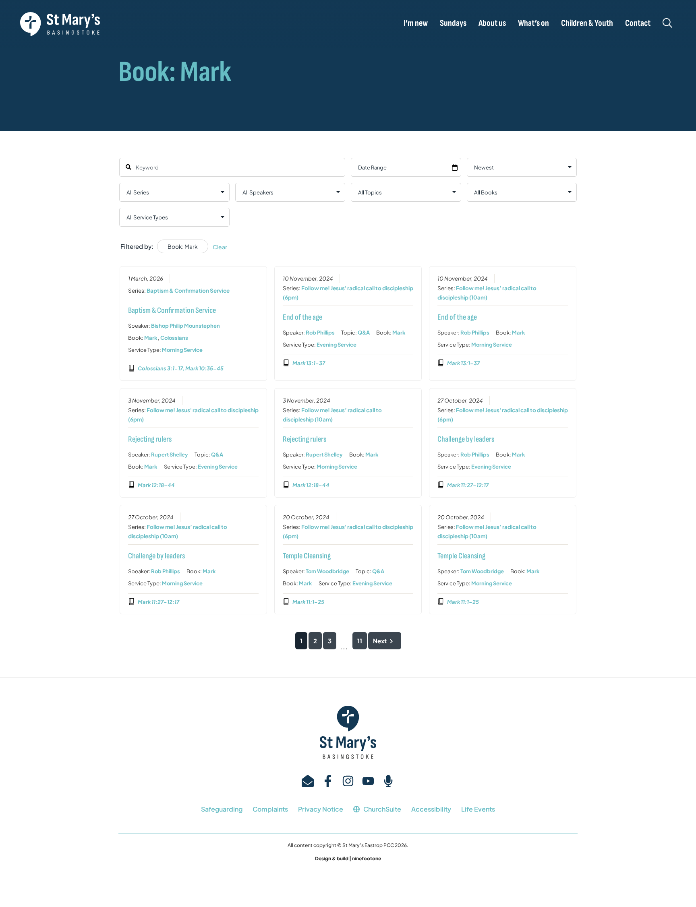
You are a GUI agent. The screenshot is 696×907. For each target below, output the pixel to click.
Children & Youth (587, 23)
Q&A (364, 332)
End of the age (302, 317)
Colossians (174, 338)
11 (359, 641)
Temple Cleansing (307, 556)
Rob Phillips (320, 332)
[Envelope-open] (308, 781)
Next (380, 641)
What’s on (533, 23)
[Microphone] (388, 781)
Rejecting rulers (150, 439)
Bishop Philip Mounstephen (185, 325)
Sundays (453, 23)
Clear (220, 246)
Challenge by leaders (465, 439)
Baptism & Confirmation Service (188, 290)
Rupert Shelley (169, 454)
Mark (150, 338)
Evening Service (336, 344)
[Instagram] (348, 781)
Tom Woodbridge (327, 571)
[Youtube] (368, 781)
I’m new (416, 23)
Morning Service (182, 350)
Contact (637, 23)
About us (492, 23)
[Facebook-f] (328, 781)
